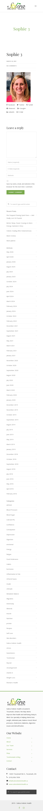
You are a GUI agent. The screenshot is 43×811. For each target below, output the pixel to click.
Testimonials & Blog (13, 757)
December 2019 (12, 405)
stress (8, 648)
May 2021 (9, 341)
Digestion (9, 539)
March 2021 (10, 346)
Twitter (21, 105)
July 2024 (9, 286)
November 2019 (12, 410)
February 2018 (11, 494)
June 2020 (9, 385)
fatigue (8, 554)
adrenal (9, 505)
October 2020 (11, 365)
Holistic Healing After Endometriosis (19, 231)
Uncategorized (11, 668)
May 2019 (9, 439)
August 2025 (10, 267)
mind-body (10, 604)
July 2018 (9, 474)
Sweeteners (10, 653)
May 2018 (9, 484)
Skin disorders (11, 638)
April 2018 (10, 489)
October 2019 (11, 415)
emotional (9, 544)
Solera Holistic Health (13, 643)
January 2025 (11, 277)
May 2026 (9, 252)
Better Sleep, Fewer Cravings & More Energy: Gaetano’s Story (19, 224)
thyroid (8, 663)
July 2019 (9, 430)
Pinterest (11, 108)
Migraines (9, 599)
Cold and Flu (10, 520)
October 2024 (11, 282)
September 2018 (12, 464)
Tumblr (30, 105)
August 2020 (10, 375)
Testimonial (10, 658)
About (8, 742)
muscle (8, 614)
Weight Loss (10, 678)
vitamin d (9, 673)
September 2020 (12, 370)
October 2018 (11, 459)
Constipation (10, 530)
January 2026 (11, 262)
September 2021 (12, 331)
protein (9, 623)
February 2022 (11, 321)
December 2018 (12, 454)
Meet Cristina (11, 236)
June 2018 (9, 479)
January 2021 (11, 356)
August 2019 (10, 425)
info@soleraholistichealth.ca (18, 781)
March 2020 (10, 390)
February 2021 (11, 351)
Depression (10, 535)
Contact (9, 761)
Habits (8, 564)
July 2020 (9, 380)
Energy (8, 549)
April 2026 (10, 257)
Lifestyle (9, 589)
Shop (8, 753)
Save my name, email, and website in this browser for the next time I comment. (20, 185)
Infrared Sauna (11, 579)
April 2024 (10, 296)
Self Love (9, 633)
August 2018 (10, 469)
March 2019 (10, 444)
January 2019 (11, 449)
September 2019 (12, 420)
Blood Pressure (11, 510)
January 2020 (11, 400)
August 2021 (10, 336)
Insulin (8, 584)
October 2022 (11, 316)
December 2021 (12, 326)
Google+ (23, 108)
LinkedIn (11, 112)
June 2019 (9, 434)
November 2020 (12, 360)
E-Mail (20, 112)
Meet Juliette (10, 241)
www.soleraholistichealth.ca (18, 784)
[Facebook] (19, 808)
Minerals (9, 609)
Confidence (10, 525)
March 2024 (10, 301)
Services (9, 749)
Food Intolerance (12, 559)
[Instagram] (24, 808)
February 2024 (11, 306)
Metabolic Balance (12, 594)
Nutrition (9, 618)
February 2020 (11, 395)
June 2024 (9, 291)
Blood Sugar (10, 515)
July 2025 (9, 272)
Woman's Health (12, 683)
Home (8, 738)
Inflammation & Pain (13, 574)
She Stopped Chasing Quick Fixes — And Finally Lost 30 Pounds (20, 216)
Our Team (10, 745)
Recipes (9, 628)
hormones (10, 569)
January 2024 (11, 311)
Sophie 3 (14, 54)
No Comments (11, 66)
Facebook (11, 105)
